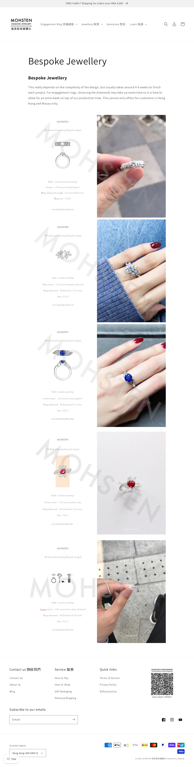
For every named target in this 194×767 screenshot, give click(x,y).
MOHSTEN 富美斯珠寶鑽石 (154, 758)
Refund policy (108, 691)
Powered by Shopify (175, 758)
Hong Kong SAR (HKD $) (25, 753)
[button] (166, 24)
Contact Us (16, 678)
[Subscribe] (73, 719)
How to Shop (63, 684)
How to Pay (61, 678)
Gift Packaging (63, 691)
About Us (15, 684)
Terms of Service (110, 678)
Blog (12, 691)
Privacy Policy (108, 684)
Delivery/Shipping (65, 698)
